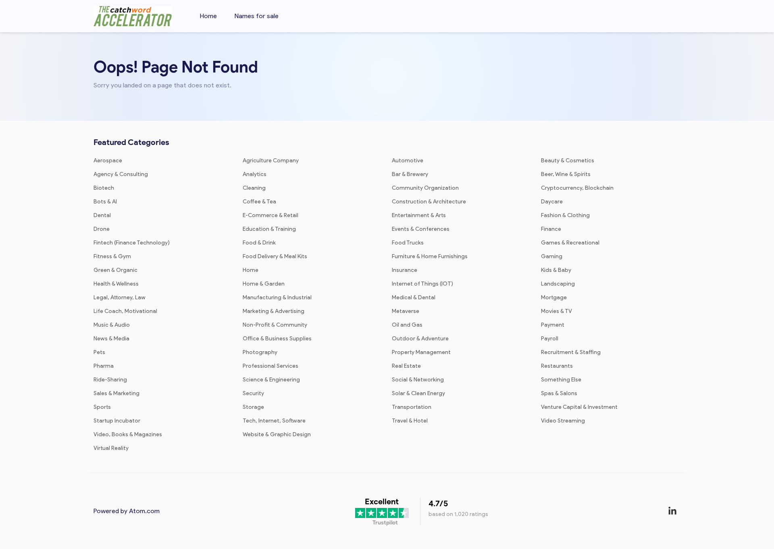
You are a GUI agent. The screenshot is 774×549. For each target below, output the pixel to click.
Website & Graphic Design (277, 434)
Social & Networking (418, 379)
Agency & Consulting (121, 174)
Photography (260, 352)
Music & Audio (112, 324)
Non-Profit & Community (275, 324)
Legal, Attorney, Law (120, 297)
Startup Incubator (117, 420)
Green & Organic (115, 270)
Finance (551, 229)
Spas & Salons (559, 393)
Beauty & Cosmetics (567, 160)
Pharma (104, 366)
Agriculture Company (271, 160)
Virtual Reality (111, 448)
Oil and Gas (407, 324)
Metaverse (405, 311)
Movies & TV (556, 311)
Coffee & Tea (259, 201)
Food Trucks (408, 242)
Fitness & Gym (112, 256)
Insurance (404, 270)
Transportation (411, 407)
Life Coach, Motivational (125, 311)
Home (208, 16)
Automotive (407, 160)
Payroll (549, 338)
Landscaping (558, 283)
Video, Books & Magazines (128, 434)
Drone (102, 229)
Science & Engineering (271, 379)
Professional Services (270, 366)
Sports (102, 407)
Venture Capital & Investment (579, 407)
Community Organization (425, 187)
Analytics (254, 174)
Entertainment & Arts (419, 215)
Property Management (421, 352)
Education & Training (269, 229)
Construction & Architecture (429, 201)
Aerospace (108, 160)
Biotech (104, 187)
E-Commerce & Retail (270, 215)
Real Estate (406, 366)
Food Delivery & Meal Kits (275, 256)
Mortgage (554, 297)
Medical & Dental (413, 297)
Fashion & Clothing (565, 215)
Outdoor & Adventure (420, 338)
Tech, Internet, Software (274, 420)
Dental (102, 215)
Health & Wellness (116, 283)
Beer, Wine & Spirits (566, 174)
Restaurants (557, 366)
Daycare (552, 201)
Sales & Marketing (116, 393)
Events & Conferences (420, 229)
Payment (552, 324)
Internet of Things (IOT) (422, 283)
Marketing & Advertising (273, 311)
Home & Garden (264, 283)
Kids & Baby (556, 270)
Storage (253, 407)
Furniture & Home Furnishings (430, 256)
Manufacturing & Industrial (277, 297)
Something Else (561, 379)
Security (253, 393)
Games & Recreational (570, 242)
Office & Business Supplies (277, 338)
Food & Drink (259, 242)
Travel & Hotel (410, 420)
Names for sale (257, 16)
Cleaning (254, 187)
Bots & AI (105, 201)
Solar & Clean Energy (418, 393)
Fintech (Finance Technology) (132, 242)
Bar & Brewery (410, 174)
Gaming (551, 256)
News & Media (111, 338)
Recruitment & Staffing (571, 352)
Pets (99, 352)
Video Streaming (563, 420)
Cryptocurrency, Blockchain (577, 187)
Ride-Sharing (110, 379)
